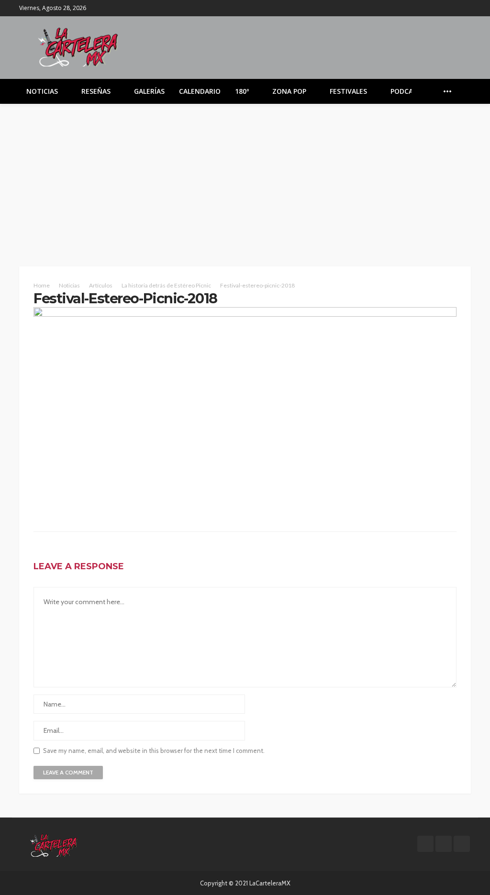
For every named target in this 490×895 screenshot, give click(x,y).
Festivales (348, 91)
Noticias (42, 91)
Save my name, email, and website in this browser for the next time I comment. (154, 751)
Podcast (406, 91)
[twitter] (452, 8)
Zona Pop (289, 91)
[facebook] (440, 8)
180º (242, 91)
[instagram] (464, 8)
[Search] (463, 91)
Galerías (149, 91)
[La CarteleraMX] (78, 46)
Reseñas (96, 91)
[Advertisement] (245, 176)
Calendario (200, 91)
